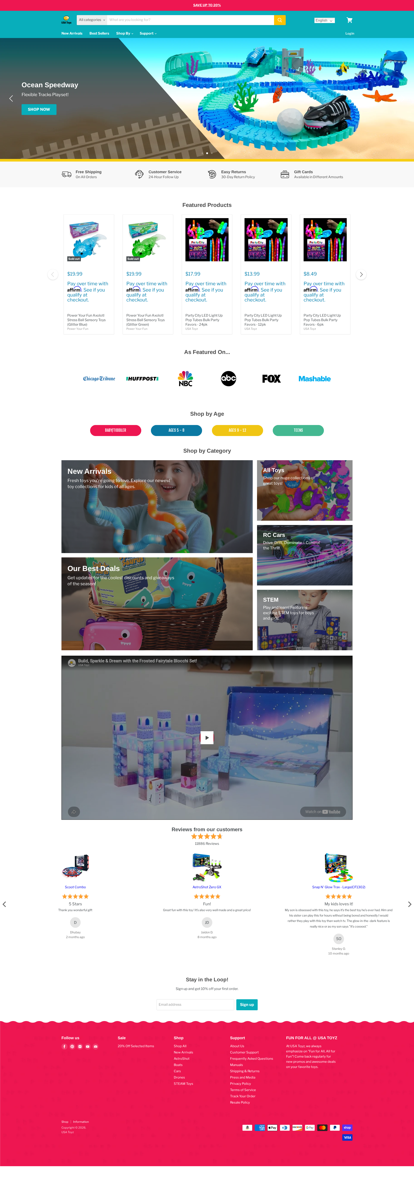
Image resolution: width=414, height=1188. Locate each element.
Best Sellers (99, 33)
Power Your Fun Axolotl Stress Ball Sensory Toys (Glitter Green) (145, 320)
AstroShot (182, 1059)
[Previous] (12, 98)
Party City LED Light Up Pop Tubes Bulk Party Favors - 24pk (204, 320)
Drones (179, 1077)
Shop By (123, 33)
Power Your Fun (77, 328)
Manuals (236, 1065)
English (321, 20)
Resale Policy (240, 1102)
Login (349, 33)
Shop (64, 1121)
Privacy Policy (240, 1084)
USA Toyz (191, 328)
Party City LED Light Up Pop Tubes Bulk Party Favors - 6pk (322, 320)
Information (81, 1121)
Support (147, 33)
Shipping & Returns (245, 1071)
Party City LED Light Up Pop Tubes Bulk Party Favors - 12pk (263, 320)
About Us (237, 1046)
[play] (207, 737)
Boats (178, 1065)
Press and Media (242, 1077)
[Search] (280, 20)
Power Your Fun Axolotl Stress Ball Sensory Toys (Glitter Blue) (86, 320)
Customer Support (244, 1052)
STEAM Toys (183, 1084)
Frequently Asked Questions (251, 1059)
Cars (177, 1071)
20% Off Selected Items (136, 1046)
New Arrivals (71, 33)
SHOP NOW (39, 109)
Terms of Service (243, 1090)
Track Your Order (243, 1096)
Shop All (180, 1046)
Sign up (247, 1004)
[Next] (402, 98)
